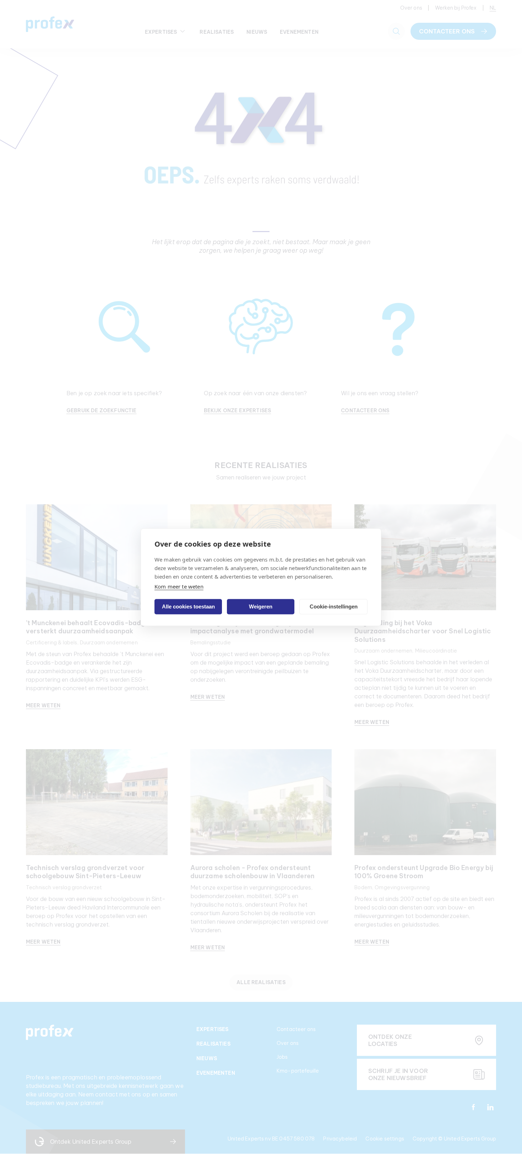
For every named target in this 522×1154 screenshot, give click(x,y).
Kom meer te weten (178, 586)
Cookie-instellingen (334, 606)
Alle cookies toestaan (188, 606)
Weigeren (260, 606)
